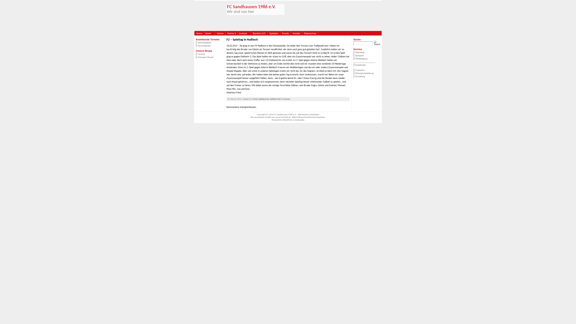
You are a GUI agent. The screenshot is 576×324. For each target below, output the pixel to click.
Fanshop (201, 53)
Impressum (360, 70)
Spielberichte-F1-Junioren (280, 99)
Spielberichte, (264, 99)
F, (252, 99)
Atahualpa (299, 120)
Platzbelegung (361, 58)
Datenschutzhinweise (306, 117)
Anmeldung (360, 76)
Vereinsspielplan (204, 42)
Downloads (359, 52)
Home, (256, 99)
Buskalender (360, 64)
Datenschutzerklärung (364, 73)
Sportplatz (359, 55)
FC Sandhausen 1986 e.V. (251, 7)
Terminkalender (204, 45)
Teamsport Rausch (205, 57)
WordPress (288, 120)
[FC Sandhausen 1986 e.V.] (288, 16)
